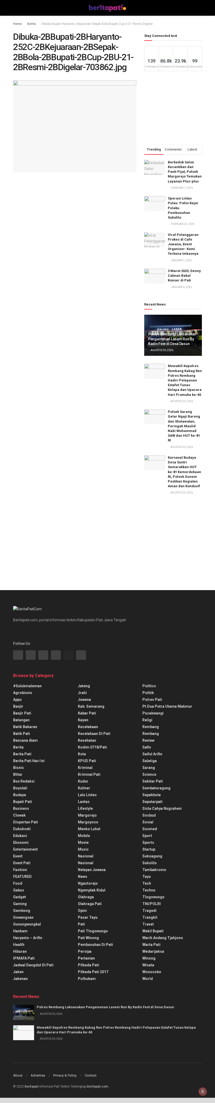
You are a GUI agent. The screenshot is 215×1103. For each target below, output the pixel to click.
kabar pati (87, 713)
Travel (148, 924)
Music (83, 849)
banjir (18, 706)
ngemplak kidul (91, 890)
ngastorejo (88, 883)
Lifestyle (85, 808)
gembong (21, 910)
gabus (18, 890)
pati (81, 924)
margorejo (87, 815)
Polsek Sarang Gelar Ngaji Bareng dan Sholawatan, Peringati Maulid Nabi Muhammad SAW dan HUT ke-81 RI (184, 426)
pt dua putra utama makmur (167, 706)
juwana (84, 699)
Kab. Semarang (91, 706)
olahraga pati (90, 904)
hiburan (20, 951)
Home (17, 24)
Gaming (20, 904)
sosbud (149, 815)
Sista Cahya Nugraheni (162, 808)
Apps (17, 699)
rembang (150, 727)
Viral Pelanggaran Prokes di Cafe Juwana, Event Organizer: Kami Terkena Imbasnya (183, 244)
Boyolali (20, 788)
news (82, 876)
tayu (146, 876)
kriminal (85, 768)
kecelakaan (88, 727)
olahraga (86, 897)
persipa (85, 951)
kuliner (84, 788)
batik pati (21, 733)
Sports (148, 842)
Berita (31, 24)
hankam (20, 931)
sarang (148, 768)
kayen (83, 720)
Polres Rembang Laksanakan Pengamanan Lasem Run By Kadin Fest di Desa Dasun (172, 339)
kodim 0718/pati (92, 747)
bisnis (18, 768)
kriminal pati (89, 774)
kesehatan (87, 740)
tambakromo (154, 870)
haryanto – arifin (27, 938)
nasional (85, 856)
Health (18, 945)
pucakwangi (153, 713)
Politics (149, 686)
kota (82, 754)
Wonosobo (151, 972)
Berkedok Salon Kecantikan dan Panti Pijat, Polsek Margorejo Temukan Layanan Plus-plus (185, 171)
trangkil (149, 917)
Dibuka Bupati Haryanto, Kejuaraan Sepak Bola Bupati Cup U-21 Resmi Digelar (97, 24)
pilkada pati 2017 (93, 972)
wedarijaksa (153, 951)
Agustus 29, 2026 (181, 492)
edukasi (20, 836)
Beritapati (32, 1086)
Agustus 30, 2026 (161, 350)
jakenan (20, 979)
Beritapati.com (97, 1086)
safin (146, 747)
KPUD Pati (87, 761)
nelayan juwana (92, 870)
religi (147, 720)
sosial (147, 822)
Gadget (19, 897)
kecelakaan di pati (94, 733)
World (147, 979)
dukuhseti (22, 829)
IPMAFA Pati (24, 958)
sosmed (149, 829)
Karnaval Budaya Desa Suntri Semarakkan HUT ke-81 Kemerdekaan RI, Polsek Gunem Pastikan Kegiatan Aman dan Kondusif (184, 472)
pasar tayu (88, 917)
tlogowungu (153, 897)
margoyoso (88, 822)
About (18, 1075)
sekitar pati (152, 781)
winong (148, 958)
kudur (83, 781)
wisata (148, 965)
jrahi (82, 693)
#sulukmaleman (27, 686)
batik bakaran (25, 727)
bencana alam (25, 740)
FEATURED (22, 876)
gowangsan (23, 917)
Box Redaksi (24, 781)
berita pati (22, 754)
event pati (21, 863)
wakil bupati (153, 931)
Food (17, 883)
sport (147, 836)
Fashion (20, 870)
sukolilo (149, 863)
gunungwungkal (27, 924)
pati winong (88, 938)
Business (21, 808)
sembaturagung (156, 788)
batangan (21, 720)
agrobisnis (22, 693)
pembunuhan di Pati (95, 945)
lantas (84, 802)
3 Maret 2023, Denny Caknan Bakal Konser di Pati (184, 275)
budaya (19, 795)
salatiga (149, 761)
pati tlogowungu (93, 931)
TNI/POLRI (151, 904)
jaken (18, 972)
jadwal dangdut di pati (33, 965)
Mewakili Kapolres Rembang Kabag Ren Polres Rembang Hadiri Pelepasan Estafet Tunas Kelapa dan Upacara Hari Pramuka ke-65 (185, 380)
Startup (148, 849)
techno (148, 890)
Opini (82, 910)
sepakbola (151, 795)
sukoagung (152, 856)
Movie (83, 842)
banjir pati (22, 713)
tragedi (149, 910)
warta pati (151, 945)
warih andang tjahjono (162, 938)
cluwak (19, 815)
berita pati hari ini (29, 761)
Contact (90, 1075)
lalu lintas (87, 795)
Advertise (38, 1075)
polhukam (87, 979)
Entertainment (25, 849)
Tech (146, 883)
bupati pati (22, 802)
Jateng (84, 686)
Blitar (18, 774)
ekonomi (21, 842)
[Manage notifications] (202, 1091)
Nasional (85, 863)
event (18, 856)
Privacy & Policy (65, 1075)
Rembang (150, 733)
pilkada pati (88, 965)
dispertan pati (25, 822)
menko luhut (89, 829)
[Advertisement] (173, 108)
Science (149, 774)
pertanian (86, 958)
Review (148, 740)
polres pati (152, 699)
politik (148, 693)
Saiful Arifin (152, 754)
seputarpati (152, 802)
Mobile (84, 836)
